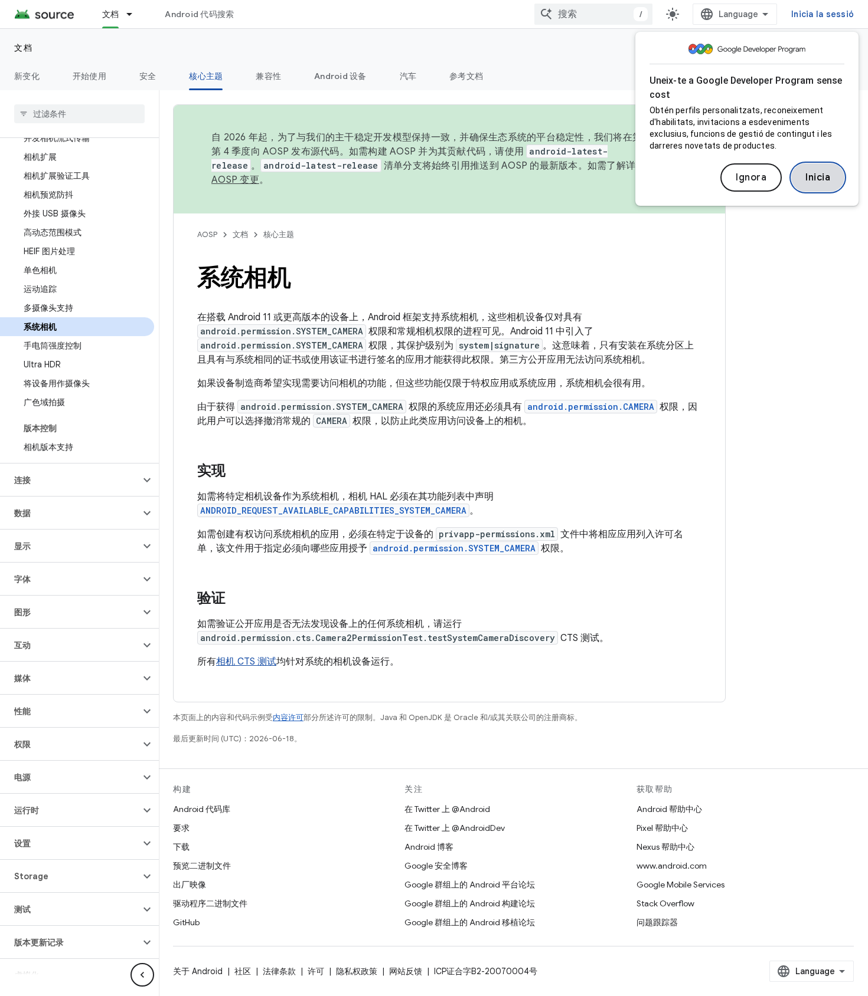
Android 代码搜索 (199, 14)
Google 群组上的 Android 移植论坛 (469, 922)
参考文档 (466, 76)
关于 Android (198, 971)
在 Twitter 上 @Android (447, 809)
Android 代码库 (201, 809)
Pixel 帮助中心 (662, 828)
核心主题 (206, 76)
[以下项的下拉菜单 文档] (135, 14)
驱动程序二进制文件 (210, 903)
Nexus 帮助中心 (665, 846)
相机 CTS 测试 (246, 662)
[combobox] (593, 14)
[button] (70, 480)
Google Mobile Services (681, 884)
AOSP (207, 234)
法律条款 (279, 971)
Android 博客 (428, 846)
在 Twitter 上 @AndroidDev (454, 828)
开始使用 (89, 76)
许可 (316, 971)
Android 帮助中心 (669, 809)
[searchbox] (79, 113)
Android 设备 (340, 76)
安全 (147, 76)
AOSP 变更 (235, 180)
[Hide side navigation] (142, 975)
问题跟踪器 (657, 922)
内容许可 (288, 717)
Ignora (751, 177)
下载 (181, 846)
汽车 (408, 76)
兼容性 (268, 76)
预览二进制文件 (202, 865)
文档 (110, 14)
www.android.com (672, 865)
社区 (242, 971)
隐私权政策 (356, 971)
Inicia (817, 177)
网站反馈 (405, 971)
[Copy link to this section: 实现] (237, 472)
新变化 (27, 76)
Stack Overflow (665, 903)
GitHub (186, 922)
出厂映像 (189, 884)
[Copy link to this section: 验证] (237, 599)
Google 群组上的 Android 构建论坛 (469, 903)
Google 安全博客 (436, 865)
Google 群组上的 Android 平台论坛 (469, 884)
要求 (181, 828)
